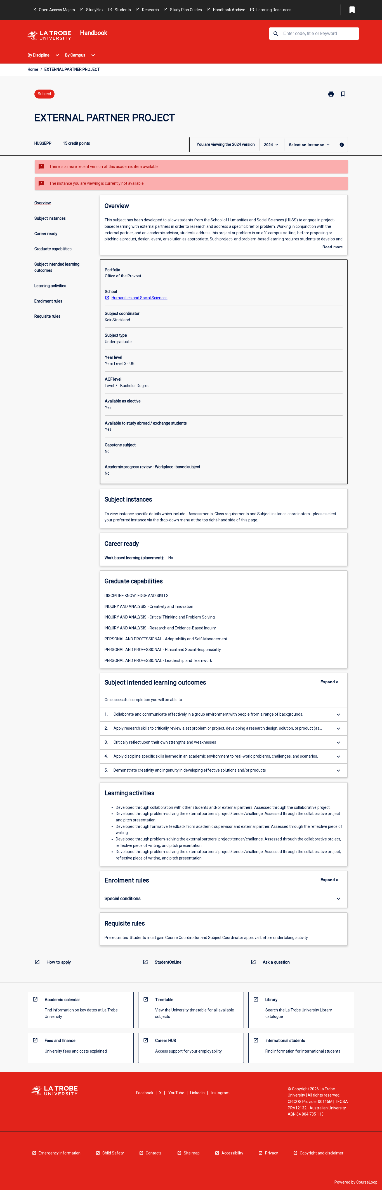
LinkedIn (197, 1093)
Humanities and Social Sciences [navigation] (140, 298)
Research (150, 10)
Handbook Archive (229, 10)
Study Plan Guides (186, 10)
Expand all (330, 682)
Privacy (271, 1153)
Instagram (220, 1093)
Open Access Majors (57, 10)
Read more (332, 247)
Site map (192, 1153)
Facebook (144, 1093)
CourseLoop (367, 1182)
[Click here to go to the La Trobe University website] (49, 36)
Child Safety (113, 1153)
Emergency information (60, 1153)
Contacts (154, 1153)
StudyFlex (94, 10)
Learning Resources (273, 10)
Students (123, 10)
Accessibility (232, 1153)
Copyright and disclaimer (321, 1153)
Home (33, 69)
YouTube (176, 1093)
